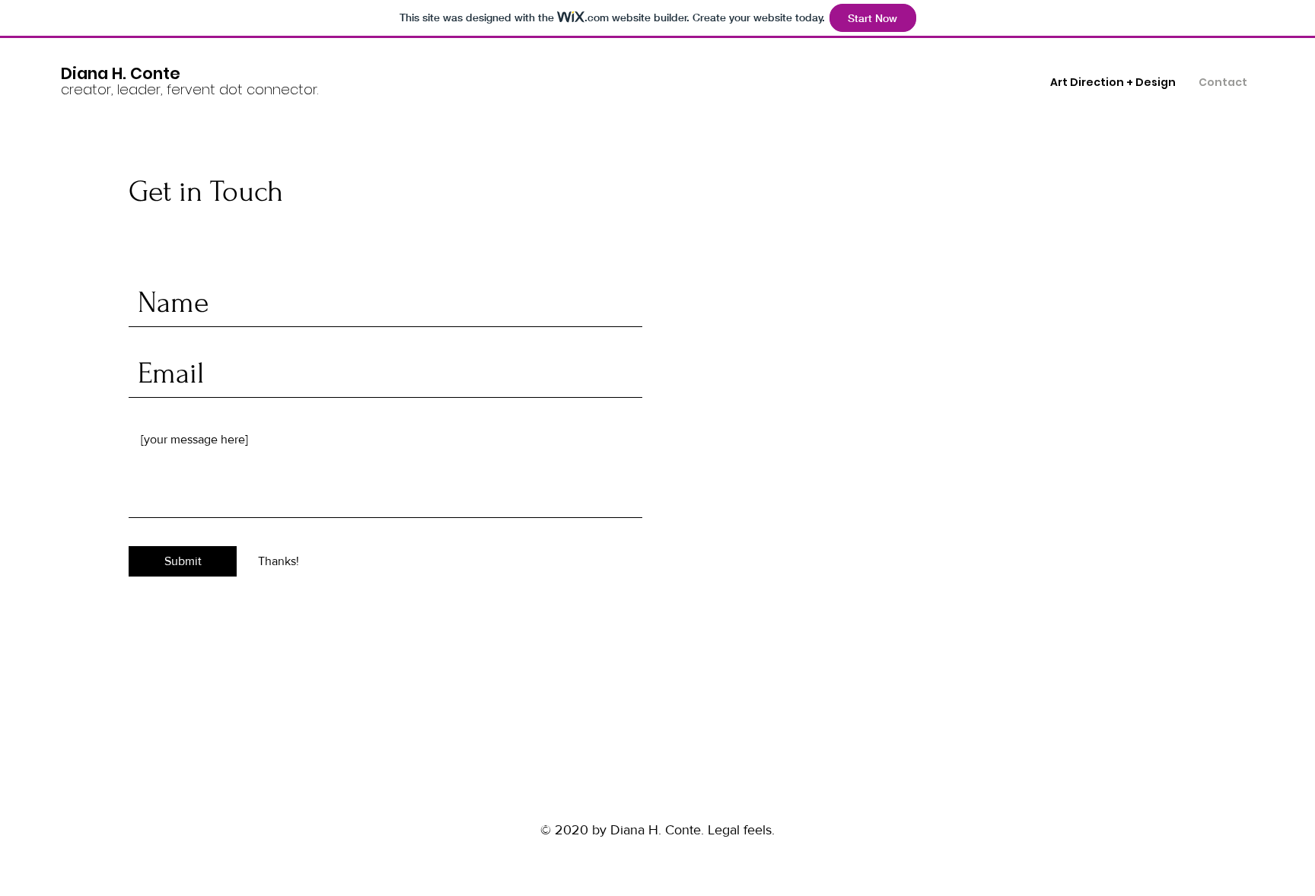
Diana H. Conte (120, 73)
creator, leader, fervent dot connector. (189, 89)
